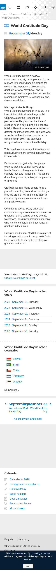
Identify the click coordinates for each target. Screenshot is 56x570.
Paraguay (18, 376)
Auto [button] (24, 539)
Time (10, 7)
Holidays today (18, 489)
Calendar (18, 7)
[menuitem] (10, 7)
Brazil (16, 364)
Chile (16, 370)
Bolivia (17, 359)
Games (36, 7)
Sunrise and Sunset (20, 503)
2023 (7, 313)
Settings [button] (53, 7)
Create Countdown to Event (19, 278)
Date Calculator (18, 498)
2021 (7, 302)
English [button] (8, 539)
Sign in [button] (44, 7)
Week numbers (18, 494)
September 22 (37, 404)
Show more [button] (10, 390)
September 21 (19, 33)
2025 (7, 325)
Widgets (27, 7)
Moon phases (17, 508)
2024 (7, 319)
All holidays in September (28, 419)
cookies (22, 553)
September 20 (18, 404)
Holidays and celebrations (24, 484)
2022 (7, 308)
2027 (7, 331)
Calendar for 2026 (20, 479)
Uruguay (17, 381)
